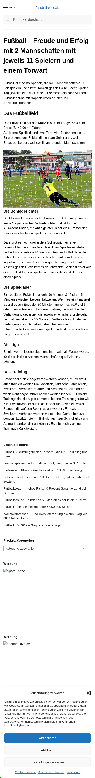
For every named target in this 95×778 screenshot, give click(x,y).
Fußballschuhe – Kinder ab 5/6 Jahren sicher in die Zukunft (44, 500)
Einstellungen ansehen (47, 762)
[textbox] (45, 548)
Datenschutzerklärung (51, 772)
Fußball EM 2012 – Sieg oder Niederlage (32, 525)
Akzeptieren (47, 738)
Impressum (73, 772)
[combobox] (44, 548)
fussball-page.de (47, 7)
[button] (88, 693)
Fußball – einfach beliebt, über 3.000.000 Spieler (37, 506)
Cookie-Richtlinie (25, 772)
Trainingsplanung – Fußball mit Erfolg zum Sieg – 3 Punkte (44, 463)
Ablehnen (47, 750)
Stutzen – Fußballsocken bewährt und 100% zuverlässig (42, 470)
